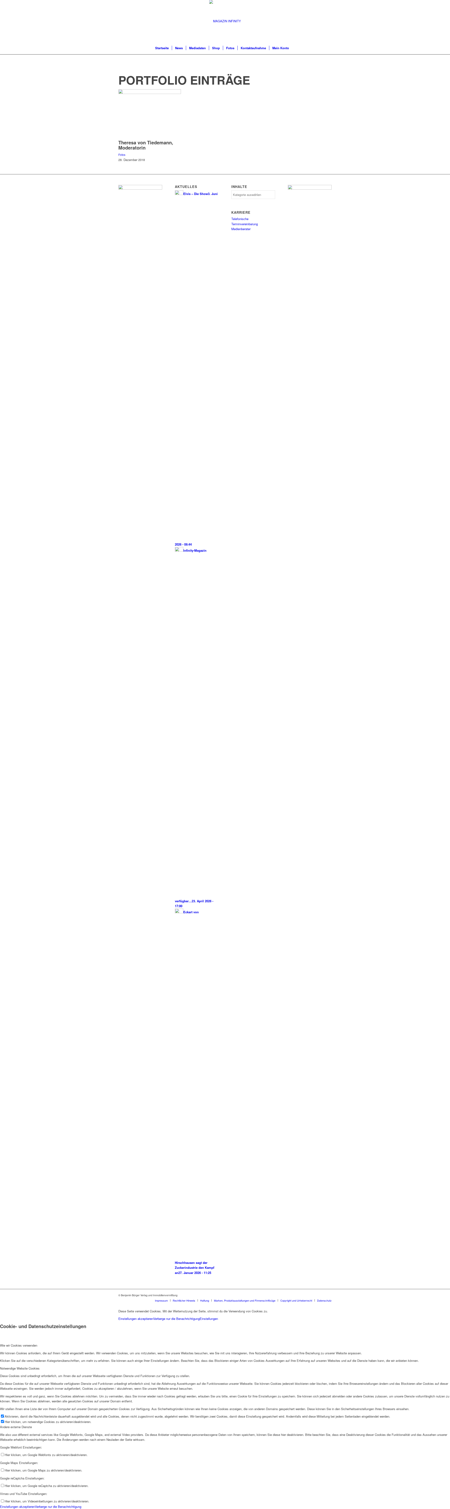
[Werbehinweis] (310, 188)
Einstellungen (209, 1318)
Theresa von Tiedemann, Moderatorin (145, 145)
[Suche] (295, 48)
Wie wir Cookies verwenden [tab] (18, 1345)
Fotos (121, 155)
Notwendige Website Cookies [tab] (20, 1368)
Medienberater (241, 229)
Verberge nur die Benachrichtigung (176, 1318)
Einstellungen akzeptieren (135, 1318)
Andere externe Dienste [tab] (16, 1427)
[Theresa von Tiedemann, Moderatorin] (149, 92)
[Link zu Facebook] (321, 1295)
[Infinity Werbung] (140, 188)
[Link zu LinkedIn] (328, 1295)
